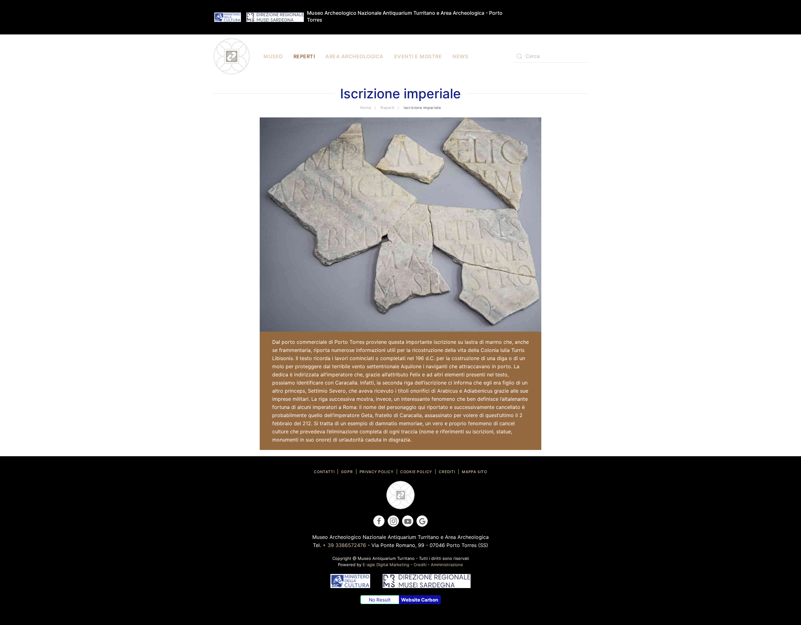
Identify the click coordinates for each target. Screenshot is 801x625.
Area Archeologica (354, 56)
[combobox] (550, 56)
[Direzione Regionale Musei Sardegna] (275, 16)
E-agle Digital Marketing (386, 564)
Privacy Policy (377, 471)
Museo (273, 56)
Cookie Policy (416, 471)
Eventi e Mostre (418, 56)
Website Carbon (419, 600)
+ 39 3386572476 (344, 545)
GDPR (347, 471)
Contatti (324, 471)
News (460, 56)
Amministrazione (447, 564)
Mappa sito (474, 471)
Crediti (447, 471)
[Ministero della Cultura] (227, 16)
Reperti (304, 56)
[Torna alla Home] (231, 56)
